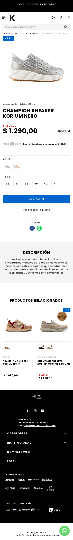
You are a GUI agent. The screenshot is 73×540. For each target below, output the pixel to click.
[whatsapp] (39, 228)
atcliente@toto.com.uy (40, 425)
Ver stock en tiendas (36, 210)
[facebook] (32, 228)
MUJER (18, 33)
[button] (7, 166)
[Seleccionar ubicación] (53, 17)
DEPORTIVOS (31, 33)
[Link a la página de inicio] (7, 33)
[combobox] (36, 27)
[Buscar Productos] (66, 27)
